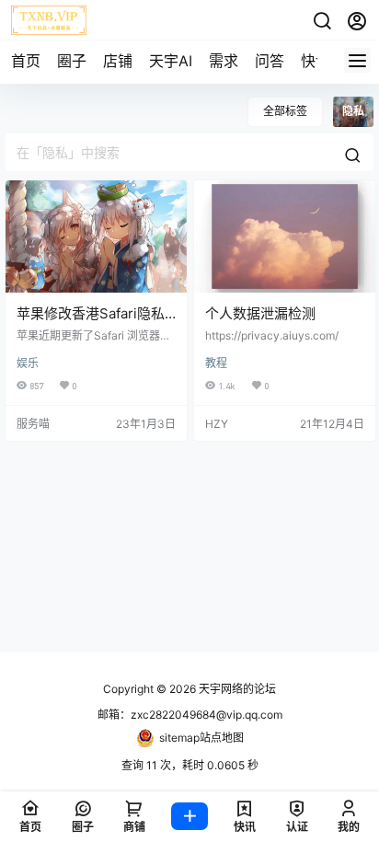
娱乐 (28, 363)
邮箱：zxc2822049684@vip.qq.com (190, 714)
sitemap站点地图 (201, 737)
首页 (25, 61)
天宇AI (170, 61)
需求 (223, 61)
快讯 (315, 61)
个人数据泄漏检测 (260, 313)
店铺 (117, 61)
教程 (216, 363)
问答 (269, 61)
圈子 (71, 61)
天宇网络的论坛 (236, 689)
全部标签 (285, 111)
